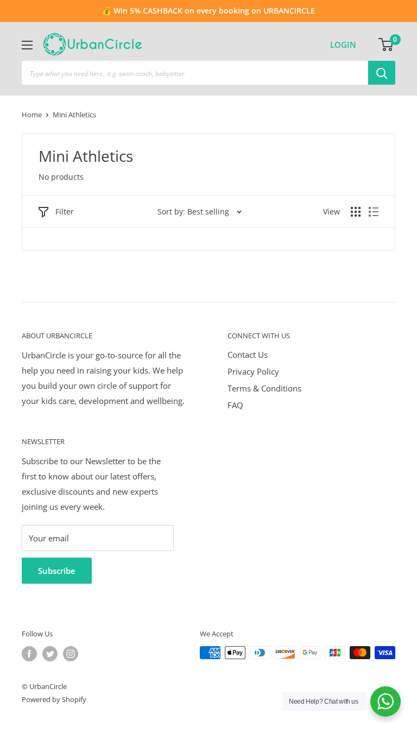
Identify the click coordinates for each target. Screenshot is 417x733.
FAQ (235, 405)
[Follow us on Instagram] (70, 653)
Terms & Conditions (264, 388)
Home (32, 114)
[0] (386, 44)
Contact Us (248, 354)
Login (343, 44)
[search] (195, 73)
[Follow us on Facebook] (29, 653)
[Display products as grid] (356, 212)
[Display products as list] (373, 212)
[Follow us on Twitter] (50, 653)
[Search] (381, 73)
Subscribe (56, 570)
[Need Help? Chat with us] (385, 701)
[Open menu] (27, 45)
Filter (64, 211)
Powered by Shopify (54, 699)
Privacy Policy (253, 371)
